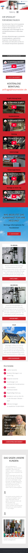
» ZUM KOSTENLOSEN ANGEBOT (14, 442)
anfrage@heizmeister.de (14, 89)
